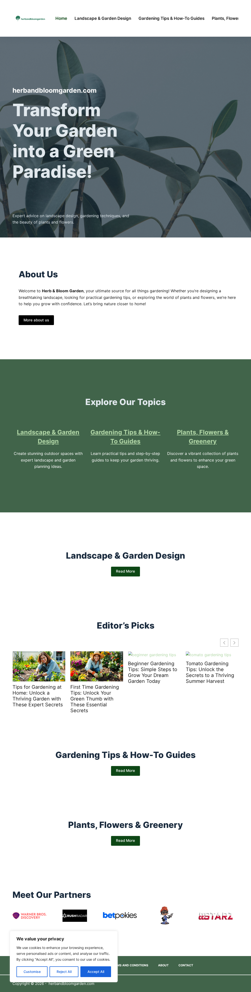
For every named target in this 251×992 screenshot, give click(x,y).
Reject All (64, 971)
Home (61, 18)
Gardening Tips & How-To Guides (171, 18)
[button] (234, 643)
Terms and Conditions (129, 965)
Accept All (96, 971)
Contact (185, 965)
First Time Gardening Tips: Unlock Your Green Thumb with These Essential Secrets (94, 698)
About (163, 965)
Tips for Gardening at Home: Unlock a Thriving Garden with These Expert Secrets (38, 696)
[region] (64, 956)
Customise (32, 971)
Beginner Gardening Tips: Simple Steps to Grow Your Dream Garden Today (152, 672)
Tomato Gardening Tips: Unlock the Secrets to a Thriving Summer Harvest (210, 672)
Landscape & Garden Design (103, 18)
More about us (36, 320)
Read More (125, 571)
